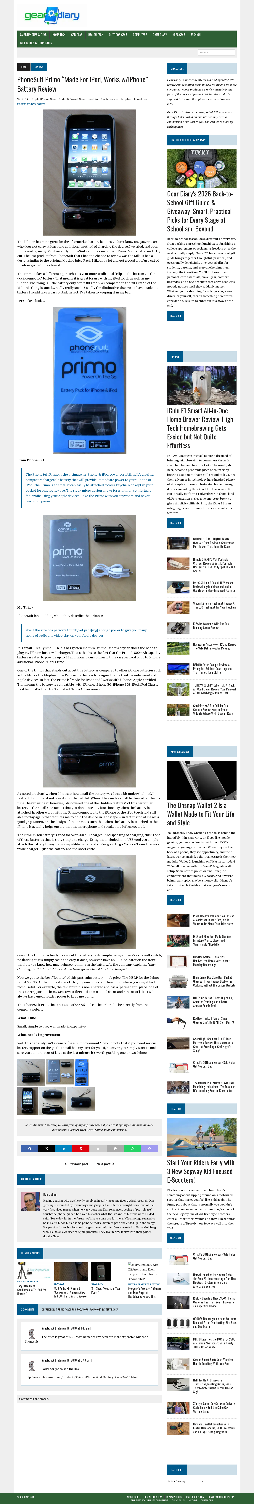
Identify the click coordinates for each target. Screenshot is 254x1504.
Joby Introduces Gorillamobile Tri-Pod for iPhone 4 (31, 1290)
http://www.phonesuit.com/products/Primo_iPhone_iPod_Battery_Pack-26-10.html (81, 1377)
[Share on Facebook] (29, 1148)
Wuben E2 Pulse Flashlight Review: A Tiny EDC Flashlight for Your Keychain (214, 605)
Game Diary (160, 34)
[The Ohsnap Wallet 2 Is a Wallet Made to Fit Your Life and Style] (202, 797)
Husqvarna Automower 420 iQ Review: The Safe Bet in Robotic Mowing (215, 646)
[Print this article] (115, 1148)
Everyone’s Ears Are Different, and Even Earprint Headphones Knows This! (145, 1293)
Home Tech (58, 34)
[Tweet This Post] (46, 1148)
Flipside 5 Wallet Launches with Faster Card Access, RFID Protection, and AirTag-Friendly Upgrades (214, 1428)
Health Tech (95, 34)
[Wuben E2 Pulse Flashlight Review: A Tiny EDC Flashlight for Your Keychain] (178, 611)
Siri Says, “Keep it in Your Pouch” (105, 1290)
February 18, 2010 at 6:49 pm (73, 1360)
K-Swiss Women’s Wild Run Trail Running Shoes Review (211, 626)
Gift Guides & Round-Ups (36, 43)
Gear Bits (97, 1283)
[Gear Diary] (52, 15)
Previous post (78, 1164)
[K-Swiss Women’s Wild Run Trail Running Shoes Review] (178, 632)
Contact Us (207, 1500)
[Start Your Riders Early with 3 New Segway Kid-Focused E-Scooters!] (202, 1154)
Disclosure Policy (195, 1496)
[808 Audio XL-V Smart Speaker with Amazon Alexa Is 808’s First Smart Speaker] (71, 1278)
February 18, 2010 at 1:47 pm (73, 1328)
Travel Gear (141, 99)
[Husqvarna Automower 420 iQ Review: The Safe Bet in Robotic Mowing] (178, 652)
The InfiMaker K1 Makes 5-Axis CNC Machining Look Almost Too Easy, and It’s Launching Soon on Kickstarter (214, 1087)
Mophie (126, 99)
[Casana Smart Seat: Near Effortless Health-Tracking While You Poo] (178, 1368)
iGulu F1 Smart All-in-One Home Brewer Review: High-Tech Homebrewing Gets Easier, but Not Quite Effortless (201, 427)
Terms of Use (178, 1500)
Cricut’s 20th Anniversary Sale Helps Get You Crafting (214, 1064)
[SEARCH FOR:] (216, 52)
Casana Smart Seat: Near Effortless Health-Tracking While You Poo (213, 1361)
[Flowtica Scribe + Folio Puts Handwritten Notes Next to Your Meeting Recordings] (178, 965)
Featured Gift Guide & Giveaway (188, 140)
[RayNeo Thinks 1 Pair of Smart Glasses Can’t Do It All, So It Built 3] (178, 1027)
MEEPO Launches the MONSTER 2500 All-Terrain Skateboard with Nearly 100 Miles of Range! (214, 1343)
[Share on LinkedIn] (63, 1148)
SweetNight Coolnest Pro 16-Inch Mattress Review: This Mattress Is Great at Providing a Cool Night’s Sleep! (213, 1045)
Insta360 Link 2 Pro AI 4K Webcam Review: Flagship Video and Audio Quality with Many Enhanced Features (214, 587)
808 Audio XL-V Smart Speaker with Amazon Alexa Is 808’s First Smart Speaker (71, 1292)
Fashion (196, 34)
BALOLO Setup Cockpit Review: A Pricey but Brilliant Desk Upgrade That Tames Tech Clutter (212, 669)
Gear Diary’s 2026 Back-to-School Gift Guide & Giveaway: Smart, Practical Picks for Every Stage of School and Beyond (200, 210)
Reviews (59, 1283)
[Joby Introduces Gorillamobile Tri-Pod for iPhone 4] (34, 1276)
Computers (140, 34)
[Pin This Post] (80, 1148)
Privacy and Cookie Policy (221, 1496)
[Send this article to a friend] (98, 1148)
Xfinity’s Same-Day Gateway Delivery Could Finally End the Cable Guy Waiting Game (214, 1407)
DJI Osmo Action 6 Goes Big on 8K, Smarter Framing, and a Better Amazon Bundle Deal (213, 1002)
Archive (193, 1500)
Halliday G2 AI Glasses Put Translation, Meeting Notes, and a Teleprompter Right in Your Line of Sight (213, 1386)
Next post (103, 1164)
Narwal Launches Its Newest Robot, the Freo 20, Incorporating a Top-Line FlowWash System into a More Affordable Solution (214, 1281)
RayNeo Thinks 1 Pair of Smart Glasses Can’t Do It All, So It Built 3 (213, 1020)
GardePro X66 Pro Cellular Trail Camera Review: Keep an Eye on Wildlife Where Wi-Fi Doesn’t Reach (213, 709)
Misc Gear (179, 34)
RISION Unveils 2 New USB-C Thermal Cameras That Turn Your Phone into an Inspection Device (214, 1302)
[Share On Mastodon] (149, 1148)
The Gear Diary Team (153, 1496)
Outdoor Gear (118, 34)
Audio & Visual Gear (72, 99)
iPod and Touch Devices (103, 99)
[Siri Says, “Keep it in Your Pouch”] (101, 1279)
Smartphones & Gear (33, 34)
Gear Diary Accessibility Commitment (149, 1500)
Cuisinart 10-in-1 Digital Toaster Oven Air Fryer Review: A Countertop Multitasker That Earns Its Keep (213, 543)
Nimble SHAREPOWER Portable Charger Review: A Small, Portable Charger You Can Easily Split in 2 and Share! (214, 565)
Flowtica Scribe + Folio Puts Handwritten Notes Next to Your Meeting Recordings (211, 961)
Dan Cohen (38, 104)
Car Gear (77, 34)
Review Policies (174, 1496)
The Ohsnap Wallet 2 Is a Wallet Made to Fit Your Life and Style (200, 813)
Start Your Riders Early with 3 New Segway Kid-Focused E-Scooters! (200, 1171)
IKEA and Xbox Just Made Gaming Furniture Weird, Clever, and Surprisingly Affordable (212, 940)
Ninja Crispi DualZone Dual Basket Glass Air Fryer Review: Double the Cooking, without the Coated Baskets (214, 981)
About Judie (133, 1496)
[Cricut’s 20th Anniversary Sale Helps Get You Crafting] (178, 1070)
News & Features (27, 1281)
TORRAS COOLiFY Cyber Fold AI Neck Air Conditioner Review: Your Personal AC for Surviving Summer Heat (214, 689)
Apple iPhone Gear (44, 99)
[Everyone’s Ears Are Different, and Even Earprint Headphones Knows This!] (145, 1279)
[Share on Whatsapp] (132, 1148)
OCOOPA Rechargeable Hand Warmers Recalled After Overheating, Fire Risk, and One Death (215, 1322)
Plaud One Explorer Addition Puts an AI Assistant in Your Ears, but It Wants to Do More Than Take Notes (213, 920)
